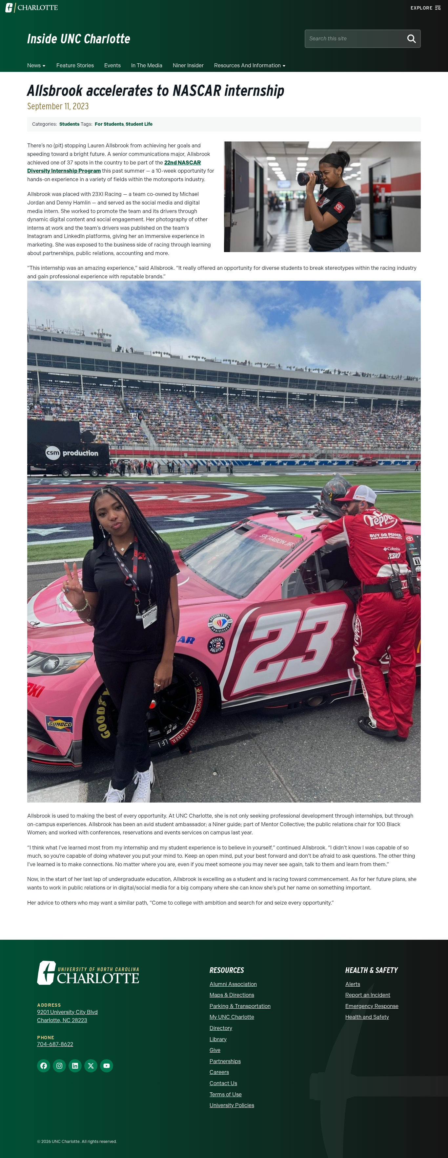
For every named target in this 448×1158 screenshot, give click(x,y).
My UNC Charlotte (232, 1017)
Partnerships (225, 1061)
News (34, 65)
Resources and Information (247, 65)
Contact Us (223, 1083)
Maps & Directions (232, 995)
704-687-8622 (55, 1044)
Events (112, 65)
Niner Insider (188, 65)
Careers (219, 1072)
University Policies (232, 1105)
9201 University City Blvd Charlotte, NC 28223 (67, 1016)
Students (69, 124)
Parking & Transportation (240, 1006)
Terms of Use (226, 1094)
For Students (109, 124)
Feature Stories (75, 65)
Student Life (139, 124)
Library (218, 1039)
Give (215, 1050)
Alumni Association (233, 984)
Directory (221, 1028)
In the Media (146, 65)
